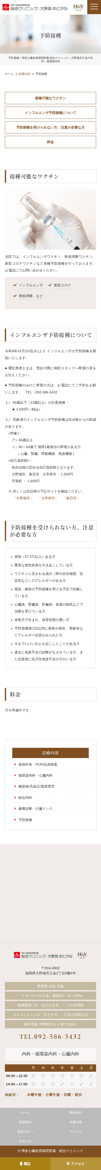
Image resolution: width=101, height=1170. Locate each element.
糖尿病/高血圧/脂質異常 (36, 786)
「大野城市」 (23, 498)
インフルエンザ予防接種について (50, 113)
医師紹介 (75, 1112)
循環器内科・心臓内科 (35, 775)
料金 (50, 142)
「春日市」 (71, 498)
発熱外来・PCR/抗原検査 (37, 764)
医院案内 (25, 1122)
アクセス (78, 1164)
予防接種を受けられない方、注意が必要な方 (50, 127)
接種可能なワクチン (50, 98)
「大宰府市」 (48, 498)
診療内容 (75, 1122)
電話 (27, 1164)
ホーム (25, 1112)
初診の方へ (25, 1131)
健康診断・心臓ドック (35, 808)
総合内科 (25, 798)
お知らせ (25, 1141)
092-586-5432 (50, 1036)
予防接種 (25, 820)
